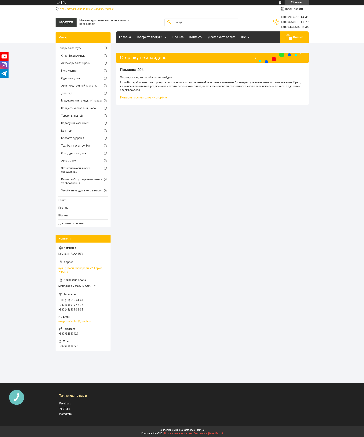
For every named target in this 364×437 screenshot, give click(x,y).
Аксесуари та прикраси (75, 63)
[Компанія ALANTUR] (66, 22)
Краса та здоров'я (72, 138)
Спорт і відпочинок (73, 55)
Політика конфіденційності (208, 433)
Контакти (195, 37)
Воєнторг (67, 130)
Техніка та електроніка (75, 145)
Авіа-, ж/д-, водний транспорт (80, 85)
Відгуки (63, 215)
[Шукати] (169, 22)
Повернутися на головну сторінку (144, 97)
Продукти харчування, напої (78, 108)
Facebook (65, 403)
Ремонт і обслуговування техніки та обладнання (81, 181)
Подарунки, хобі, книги (75, 123)
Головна (125, 37)
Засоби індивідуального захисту (81, 190)
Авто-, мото (68, 160)
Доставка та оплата (221, 37)
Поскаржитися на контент (178, 433)
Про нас (178, 37)
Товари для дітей (72, 115)
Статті (62, 200)
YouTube (64, 408)
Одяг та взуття (70, 78)
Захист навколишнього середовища (75, 170)
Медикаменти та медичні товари (82, 100)
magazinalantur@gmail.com (75, 321)
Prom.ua (200, 430)
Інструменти (69, 70)
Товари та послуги (149, 37)
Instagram (65, 413)
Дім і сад (66, 93)
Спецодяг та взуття (73, 153)
